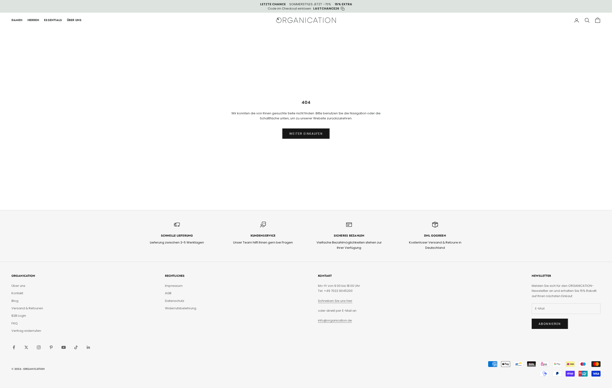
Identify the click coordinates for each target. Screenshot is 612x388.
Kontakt (17, 293)
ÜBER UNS (74, 20)
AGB (168, 293)
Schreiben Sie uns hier (335, 301)
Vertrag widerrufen (26, 330)
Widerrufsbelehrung (180, 308)
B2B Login (18, 315)
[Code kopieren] (342, 9)
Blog (14, 301)
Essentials (53, 20)
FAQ (14, 323)
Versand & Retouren (27, 308)
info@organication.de (335, 320)
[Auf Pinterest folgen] (51, 347)
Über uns (18, 285)
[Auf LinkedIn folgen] (88, 347)
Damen (17, 20)
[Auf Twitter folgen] (26, 347)
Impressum (174, 285)
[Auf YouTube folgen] (63, 347)
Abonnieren (550, 324)
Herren (33, 20)
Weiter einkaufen (306, 134)
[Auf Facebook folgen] (13, 347)
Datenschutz (174, 301)
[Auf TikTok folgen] (76, 347)
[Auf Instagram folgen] (38, 347)
